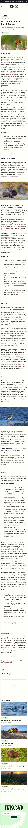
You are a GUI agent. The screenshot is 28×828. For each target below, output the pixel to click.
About (4, 820)
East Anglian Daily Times (7, 237)
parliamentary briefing (13, 603)
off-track (16, 605)
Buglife (10, 493)
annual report (19, 120)
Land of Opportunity (18, 309)
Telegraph (11, 80)
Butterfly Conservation (9, 497)
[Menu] (2, 6)
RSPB (7, 616)
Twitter (3, 553)
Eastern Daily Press (15, 267)
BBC (17, 80)
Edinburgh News (9, 228)
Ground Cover (5, 32)
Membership (13, 820)
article (19, 555)
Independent (4, 85)
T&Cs (14, 824)
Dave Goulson (7, 506)
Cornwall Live (4, 127)
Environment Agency (9, 601)
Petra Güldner (20, 661)
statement (19, 366)
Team (8, 820)
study (13, 386)
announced (19, 90)
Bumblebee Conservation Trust (14, 517)
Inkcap (6, 670)
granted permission (20, 69)
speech (24, 574)
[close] (26, 2)
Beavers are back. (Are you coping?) (12, 766)
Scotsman (12, 273)
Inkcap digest (11, 74)
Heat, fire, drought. (7, 743)
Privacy (23, 820)
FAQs (19, 820)
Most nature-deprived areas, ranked (12, 789)
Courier (23, 262)
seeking (21, 162)
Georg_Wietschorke (6, 662)
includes (21, 314)
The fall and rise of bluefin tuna (11, 720)
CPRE (5, 622)
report (5, 333)
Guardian (3, 81)
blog (18, 141)
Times (17, 228)
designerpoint (12, 661)
